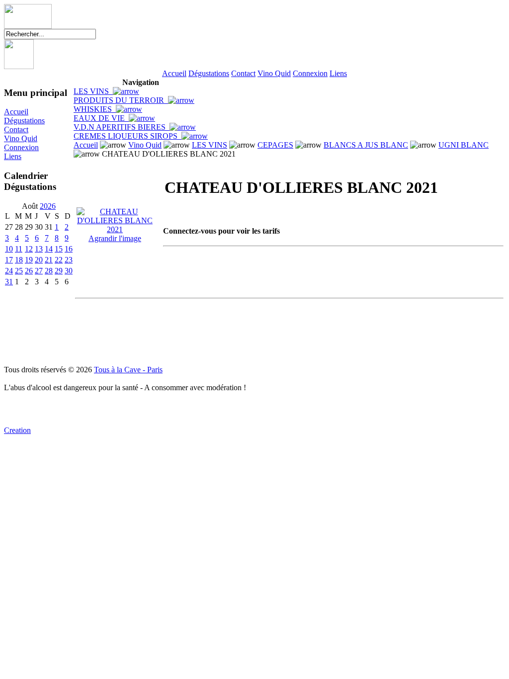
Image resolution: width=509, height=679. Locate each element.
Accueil (174, 73)
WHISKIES (95, 109)
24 (9, 270)
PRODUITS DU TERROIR (121, 100)
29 (59, 270)
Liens (338, 73)
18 (19, 259)
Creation (17, 430)
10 (9, 249)
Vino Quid (274, 73)
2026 (48, 206)
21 (49, 259)
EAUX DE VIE (101, 118)
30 (69, 270)
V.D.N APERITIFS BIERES (122, 127)
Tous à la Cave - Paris (128, 369)
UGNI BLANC (463, 145)
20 (39, 259)
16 (69, 249)
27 (39, 270)
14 (49, 249)
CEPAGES (275, 145)
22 (59, 259)
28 (49, 270)
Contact (243, 73)
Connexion (310, 73)
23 (69, 259)
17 (9, 259)
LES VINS (93, 91)
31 (9, 281)
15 (59, 249)
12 (29, 249)
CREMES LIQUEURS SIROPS (127, 136)
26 (29, 270)
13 (39, 249)
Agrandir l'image (114, 238)
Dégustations (208, 73)
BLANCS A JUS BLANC (366, 145)
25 (19, 270)
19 (29, 259)
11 (18, 249)
